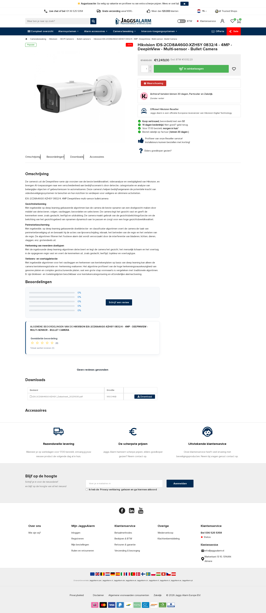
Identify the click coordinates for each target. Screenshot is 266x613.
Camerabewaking (38, 39)
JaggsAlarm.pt (187, 580)
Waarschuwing (155, 83)
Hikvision (53, 39)
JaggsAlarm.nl (107, 580)
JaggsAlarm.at (131, 580)
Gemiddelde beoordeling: (44, 338)
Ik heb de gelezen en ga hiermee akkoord (123, 489)
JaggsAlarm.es (176, 580)
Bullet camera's (84, 39)
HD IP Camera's (67, 39)
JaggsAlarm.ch (142, 580)
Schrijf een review (119, 302)
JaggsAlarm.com (95, 580)
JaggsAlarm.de (119, 580)
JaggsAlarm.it (165, 580)
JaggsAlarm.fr (154, 580)
